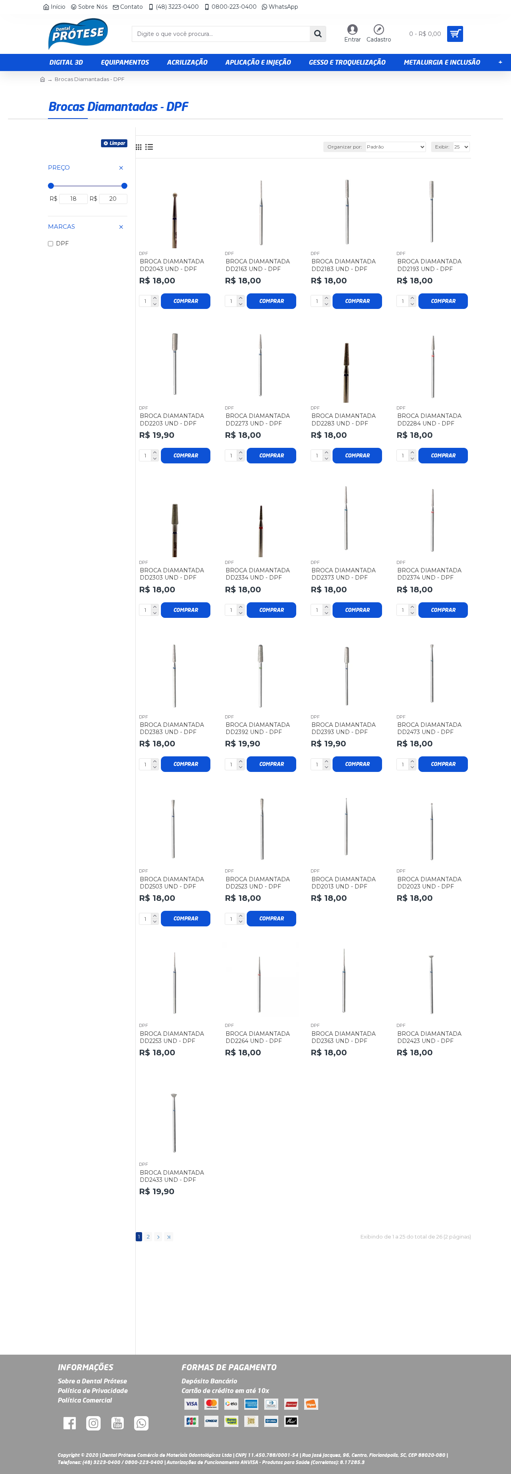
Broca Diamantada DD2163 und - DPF (258, 265)
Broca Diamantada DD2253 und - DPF (172, 1037)
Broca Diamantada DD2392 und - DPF (258, 728)
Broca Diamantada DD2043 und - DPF (172, 265)
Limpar (117, 143)
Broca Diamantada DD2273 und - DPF (258, 419)
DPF (143, 253)
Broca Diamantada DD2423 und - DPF (429, 1037)
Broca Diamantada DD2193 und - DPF (429, 265)
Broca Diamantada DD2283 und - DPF (343, 419)
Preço (59, 167)
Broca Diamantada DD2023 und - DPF (429, 883)
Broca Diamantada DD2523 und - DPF (258, 883)
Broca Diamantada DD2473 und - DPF (429, 728)
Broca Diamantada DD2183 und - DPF (343, 265)
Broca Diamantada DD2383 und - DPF (172, 728)
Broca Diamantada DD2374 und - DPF (429, 574)
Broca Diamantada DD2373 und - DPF (343, 574)
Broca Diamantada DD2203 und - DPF (172, 419)
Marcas (61, 226)
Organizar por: (344, 147)
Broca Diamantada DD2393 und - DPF (343, 728)
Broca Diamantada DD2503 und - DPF (172, 883)
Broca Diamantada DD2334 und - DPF (258, 574)
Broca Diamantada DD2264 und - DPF (258, 1037)
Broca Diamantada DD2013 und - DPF (343, 883)
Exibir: (442, 147)
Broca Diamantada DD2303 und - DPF (172, 574)
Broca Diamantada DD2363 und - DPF (343, 1037)
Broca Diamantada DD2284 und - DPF (429, 419)
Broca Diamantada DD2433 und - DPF (172, 1176)
